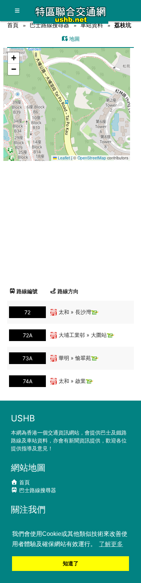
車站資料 (91, 25)
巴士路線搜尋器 (49, 25)
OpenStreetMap (91, 158)
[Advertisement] (70, 221)
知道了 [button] (71, 563)
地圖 (74, 38)
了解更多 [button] (111, 544)
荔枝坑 (122, 25)
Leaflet (63, 158)
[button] (67, 97)
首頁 (12, 25)
